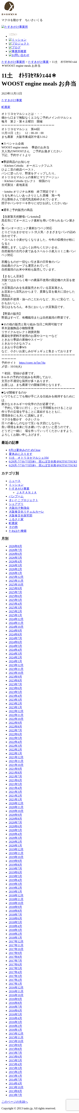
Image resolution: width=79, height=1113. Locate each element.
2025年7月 (15, 592)
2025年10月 (16, 584)
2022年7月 (15, 730)
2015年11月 (16, 1037)
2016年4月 (15, 1018)
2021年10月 (16, 764)
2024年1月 (15, 661)
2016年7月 (15, 1006)
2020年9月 (15, 814)
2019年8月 (15, 864)
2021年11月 (16, 761)
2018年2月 (15, 933)
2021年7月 (15, 776)
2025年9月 (15, 588)
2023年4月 (15, 695)
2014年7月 (15, 1079)
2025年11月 (16, 580)
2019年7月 (15, 868)
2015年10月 (16, 1041)
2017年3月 (15, 976)
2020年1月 (15, 845)
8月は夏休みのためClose (24, 450)
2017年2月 (15, 979)
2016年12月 (16, 987)
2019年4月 (15, 880)
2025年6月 (15, 596)
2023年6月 (15, 688)
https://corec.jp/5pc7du (32, 362)
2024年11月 (16, 622)
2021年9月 (15, 768)
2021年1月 (15, 799)
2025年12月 (16, 576)
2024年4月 (15, 649)
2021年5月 (15, 784)
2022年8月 (15, 726)
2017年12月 (16, 941)
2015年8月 (15, 1048)
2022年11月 (16, 715)
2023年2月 (15, 703)
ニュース (15, 480)
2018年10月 (16, 903)
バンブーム (16, 496)
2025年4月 (15, 603)
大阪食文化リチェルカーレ (26, 511)
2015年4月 (15, 1064)
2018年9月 (15, 906)
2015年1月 (15, 1075)
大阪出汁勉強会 (19, 507)
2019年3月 (15, 883)
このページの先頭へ (14, 1101)
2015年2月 (15, 1072)
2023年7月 (15, 684)
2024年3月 (15, 653)
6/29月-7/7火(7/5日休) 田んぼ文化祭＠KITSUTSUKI (43, 461)
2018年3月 (15, 930)
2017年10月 (16, 949)
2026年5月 (15, 557)
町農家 (5, 107)
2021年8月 (15, 772)
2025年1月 (15, 615)
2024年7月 (15, 638)
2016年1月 (15, 1029)
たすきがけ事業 (11, 100)
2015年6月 (15, 1056)
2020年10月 (16, 811)
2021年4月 (15, 788)
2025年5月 (15, 599)
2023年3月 (15, 699)
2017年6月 (15, 964)
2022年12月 (16, 711)
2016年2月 (15, 1025)
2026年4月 (15, 561)
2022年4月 (15, 741)
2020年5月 (15, 830)
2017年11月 (16, 945)
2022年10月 (16, 718)
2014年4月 (15, 1083)
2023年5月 (15, 692)
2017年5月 (15, 968)
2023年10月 (16, 672)
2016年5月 (15, 1014)
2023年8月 (15, 680)
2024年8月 (15, 634)
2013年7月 (15, 1095)
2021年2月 (15, 795)
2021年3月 (15, 791)
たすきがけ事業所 (13, 61)
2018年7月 (15, 914)
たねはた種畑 (17, 530)
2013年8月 (15, 1091)
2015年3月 (15, 1068)
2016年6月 (15, 1010)
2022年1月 (15, 753)
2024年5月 (15, 646)
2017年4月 (15, 972)
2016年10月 (16, 995)
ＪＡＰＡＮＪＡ (26, 492)
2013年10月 (16, 1087)
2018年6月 (15, 918)
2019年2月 (15, 887)
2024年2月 (15, 657)
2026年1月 (15, 573)
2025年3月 (15, 607)
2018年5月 (15, 922)
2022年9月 (15, 722)
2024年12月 (16, 619)
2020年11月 (16, 807)
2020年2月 (15, 841)
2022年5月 (15, 738)
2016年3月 (15, 1022)
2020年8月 (15, 818)
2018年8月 (15, 910)
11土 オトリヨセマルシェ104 (29, 457)
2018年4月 (15, 926)
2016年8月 (15, 1002)
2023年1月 (15, 707)
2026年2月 (15, 569)
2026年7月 (15, 550)
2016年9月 (15, 999)
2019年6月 (15, 872)
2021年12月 (16, 757)
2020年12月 (16, 803)
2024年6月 (15, 642)
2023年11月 (16, 669)
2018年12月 (16, 895)
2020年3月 (15, 837)
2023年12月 (16, 665)
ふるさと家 (16, 519)
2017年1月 (15, 983)
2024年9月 (15, 630)
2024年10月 (16, 626)
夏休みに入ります (20, 453)
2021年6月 (15, 780)
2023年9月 (15, 676)
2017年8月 (15, 956)
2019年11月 (16, 853)
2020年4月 (15, 834)
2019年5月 (15, 876)
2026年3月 (15, 565)
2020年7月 (15, 822)
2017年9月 (15, 953)
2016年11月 (16, 991)
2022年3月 (15, 745)
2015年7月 (15, 1052)
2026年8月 (15, 546)
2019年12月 (16, 849)
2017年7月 (15, 960)
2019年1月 (15, 891)
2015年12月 (16, 1033)
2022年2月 (15, 749)
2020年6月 (15, 826)
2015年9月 (15, 1045)
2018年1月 (15, 937)
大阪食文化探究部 (20, 515)
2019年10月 (16, 857)
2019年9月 (15, 860)
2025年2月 (15, 611)
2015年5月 (15, 1060)
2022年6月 (15, 734)
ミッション (16, 484)
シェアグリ (16, 504)
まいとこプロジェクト (23, 500)
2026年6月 (15, 553)
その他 (13, 527)
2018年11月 (16, 899)
